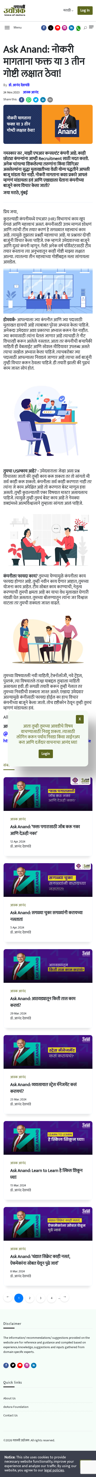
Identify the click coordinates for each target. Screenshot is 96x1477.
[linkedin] (43, 100)
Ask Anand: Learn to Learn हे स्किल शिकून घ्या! (46, 1174)
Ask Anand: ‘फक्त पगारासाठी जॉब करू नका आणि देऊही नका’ (45, 830)
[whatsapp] (28, 100)
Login (46, 754)
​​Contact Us (10, 1415)
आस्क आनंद (30, 92)
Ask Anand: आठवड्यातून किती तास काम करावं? (42, 1002)
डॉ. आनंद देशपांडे (19, 85)
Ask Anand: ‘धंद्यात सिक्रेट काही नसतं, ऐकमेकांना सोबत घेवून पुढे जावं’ (40, 1260)
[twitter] (36, 100)
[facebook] (21, 100)
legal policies (54, 1470)
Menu (17, 27)
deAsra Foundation (15, 1407)
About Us (9, 1398)
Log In (85, 10)
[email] (50, 100)
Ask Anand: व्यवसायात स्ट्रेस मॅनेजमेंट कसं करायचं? (43, 1088)
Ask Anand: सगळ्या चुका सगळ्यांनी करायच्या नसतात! (46, 916)
